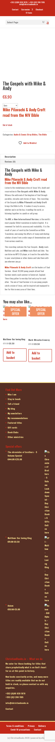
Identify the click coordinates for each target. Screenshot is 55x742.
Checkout (39, 10)
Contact (15, 10)
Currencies (25, 10)
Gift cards (12, 427)
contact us (34, 684)
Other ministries (16, 437)
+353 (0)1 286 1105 (37, 2)
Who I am (12, 394)
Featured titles (15, 422)
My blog (11, 408)
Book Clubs (13, 432)
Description (10, 156)
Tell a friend (13, 403)
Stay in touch (14, 399)
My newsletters (15, 413)
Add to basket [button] (10, 355)
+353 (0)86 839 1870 (18, 2)
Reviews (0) (10, 161)
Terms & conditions (15, 725)
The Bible (42, 134)
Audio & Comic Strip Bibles (25, 134)
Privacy (31, 725)
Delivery (42, 725)
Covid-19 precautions (20, 729)
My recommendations (18, 418)
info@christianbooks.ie (17, 702)
